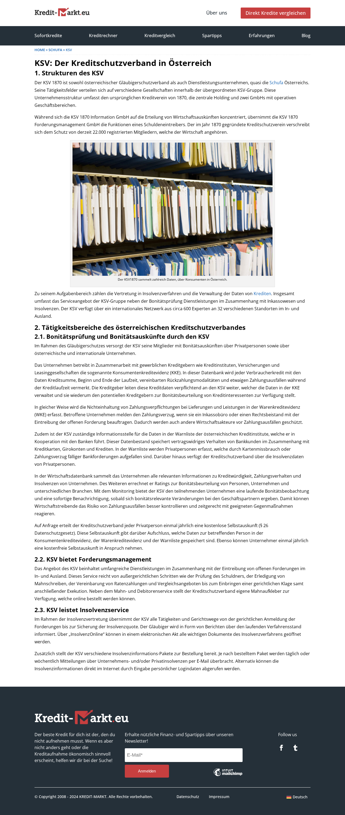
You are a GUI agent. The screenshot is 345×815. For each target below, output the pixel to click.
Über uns (216, 12)
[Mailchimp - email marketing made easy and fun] (228, 776)
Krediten (262, 294)
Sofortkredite (48, 35)
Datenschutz (188, 796)
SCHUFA (55, 49)
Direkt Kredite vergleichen (276, 13)
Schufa (276, 83)
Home (39, 49)
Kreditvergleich (159, 35)
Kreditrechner (103, 35)
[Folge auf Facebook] (281, 748)
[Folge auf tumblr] (295, 748)
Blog (306, 35)
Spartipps (212, 35)
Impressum (219, 796)
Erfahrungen (262, 35)
